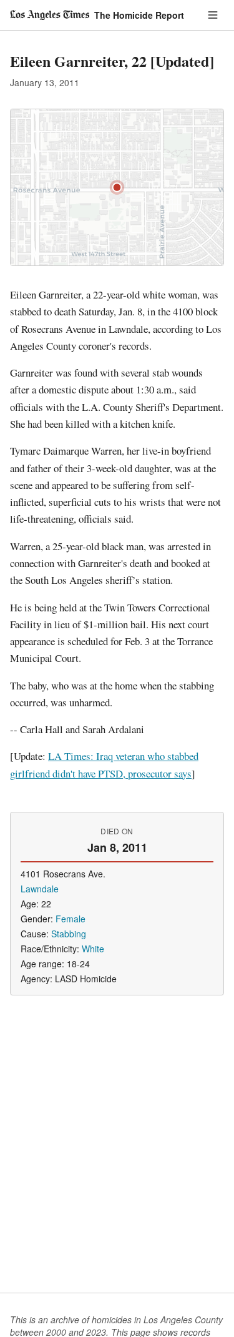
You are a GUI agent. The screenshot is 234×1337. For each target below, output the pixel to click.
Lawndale (40, 888)
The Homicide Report (139, 15)
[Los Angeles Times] (49, 15)
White (93, 948)
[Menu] (213, 15)
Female (70, 918)
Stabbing (68, 933)
